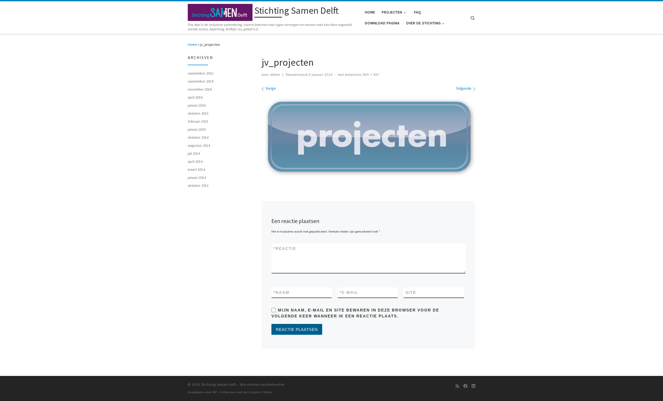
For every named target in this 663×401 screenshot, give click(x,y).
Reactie (284, 248)
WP (215, 392)
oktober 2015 (198, 113)
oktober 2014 (198, 137)
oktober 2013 (198, 185)
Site (411, 292)
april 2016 (195, 97)
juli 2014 (194, 153)
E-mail (349, 292)
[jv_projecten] (368, 137)
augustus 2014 (199, 145)
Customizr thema (259, 392)
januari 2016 (197, 105)
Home (192, 44)
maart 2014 (196, 169)
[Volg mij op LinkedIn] (473, 386)
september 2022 (200, 73)
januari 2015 (197, 129)
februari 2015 (198, 121)
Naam (281, 292)
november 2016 (200, 89)
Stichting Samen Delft (218, 384)
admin (275, 75)
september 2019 (200, 81)
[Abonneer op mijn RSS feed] (457, 386)
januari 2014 (197, 177)
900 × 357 (370, 75)
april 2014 (195, 161)
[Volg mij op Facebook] (465, 386)
